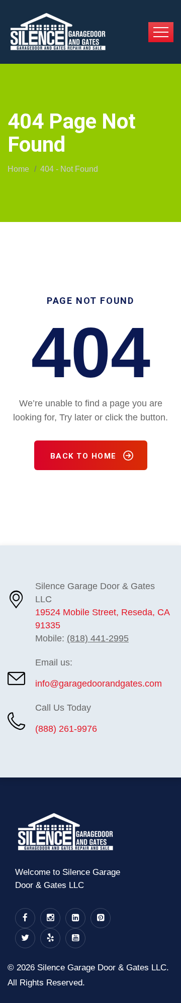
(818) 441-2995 (98, 638)
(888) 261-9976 (66, 729)
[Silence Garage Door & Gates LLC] (58, 31)
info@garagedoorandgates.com (98, 684)
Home (18, 169)
